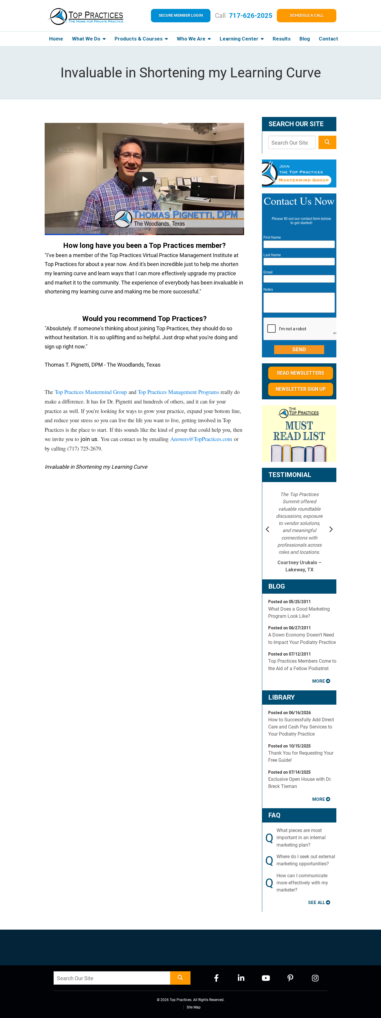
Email (268, 272)
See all (316, 902)
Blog (304, 39)
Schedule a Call (307, 15)
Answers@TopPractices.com (201, 438)
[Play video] (144, 179)
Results (282, 39)
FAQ (274, 815)
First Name (272, 237)
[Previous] (268, 530)
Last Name (272, 255)
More (318, 681)
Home (56, 39)
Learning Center (240, 39)
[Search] (327, 142)
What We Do (87, 39)
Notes (268, 289)
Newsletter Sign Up (301, 389)
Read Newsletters (300, 373)
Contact (328, 39)
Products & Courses (139, 39)
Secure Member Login (181, 15)
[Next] (331, 530)
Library (281, 697)
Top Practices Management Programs (178, 391)
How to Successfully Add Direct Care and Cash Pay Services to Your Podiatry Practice (301, 727)
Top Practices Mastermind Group (91, 391)
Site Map (194, 1007)
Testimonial (289, 474)
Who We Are (192, 39)
